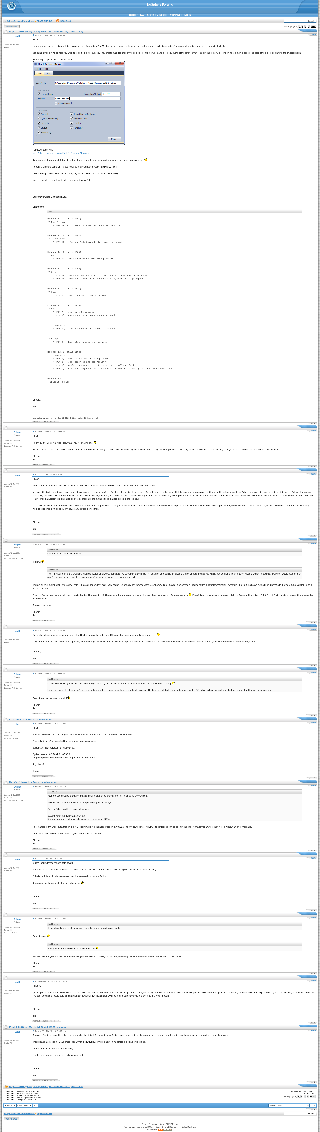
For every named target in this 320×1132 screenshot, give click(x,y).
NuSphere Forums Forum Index (19, 21)
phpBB (137, 1127)
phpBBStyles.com (172, 1127)
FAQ (142, 15)
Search (150, 15)
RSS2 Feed (65, 21)
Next (313, 26)
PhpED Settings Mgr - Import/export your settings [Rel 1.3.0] (46, 1086)
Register (133, 15)
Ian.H (17, 36)
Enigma (17, 432)
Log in (187, 15)
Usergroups (176, 15)
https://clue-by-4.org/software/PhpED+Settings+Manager (61, 153)
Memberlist (162, 15)
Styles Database (189, 1127)
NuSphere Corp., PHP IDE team (164, 1124)
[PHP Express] (165, 1130)
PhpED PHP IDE (44, 21)
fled (17, 724)
